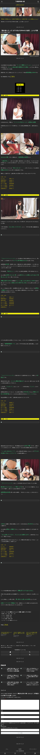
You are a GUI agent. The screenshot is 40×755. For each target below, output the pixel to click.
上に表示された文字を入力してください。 (10, 728)
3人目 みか (19, 89)
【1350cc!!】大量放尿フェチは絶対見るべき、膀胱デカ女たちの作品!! (18, 633)
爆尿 (6, 647)
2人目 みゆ (19, 88)
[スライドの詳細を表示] (8, 11)
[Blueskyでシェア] (24, 455)
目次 (18, 84)
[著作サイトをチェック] (10, 652)
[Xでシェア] (6, 455)
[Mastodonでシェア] (15, 455)
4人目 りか (19, 91)
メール (2, 715)
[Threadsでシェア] (15, 458)
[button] (37, 378)
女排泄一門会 (24, 19)
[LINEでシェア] (6, 461)
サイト (2, 719)
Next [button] (38, 11)
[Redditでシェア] (24, 458)
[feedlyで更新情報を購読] (10, 655)
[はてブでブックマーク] (33, 458)
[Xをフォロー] (29, 652)
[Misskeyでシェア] (33, 455)
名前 (2, 711)
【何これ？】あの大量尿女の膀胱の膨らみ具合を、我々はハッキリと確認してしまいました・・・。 (31, 633)
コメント (3, 698)
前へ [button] (1, 11)
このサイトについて (20, 4)
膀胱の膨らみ (10, 647)
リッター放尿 (33, 645)
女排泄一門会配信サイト (16, 19)
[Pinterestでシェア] (15, 461)
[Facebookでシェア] (6, 458)
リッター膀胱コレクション (33, 19)
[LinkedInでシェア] (24, 461)
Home (3, 19)
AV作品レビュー (8, 19)
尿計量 (3, 647)
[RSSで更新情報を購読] (29, 655)
